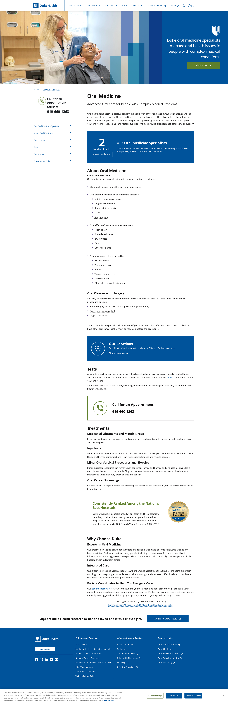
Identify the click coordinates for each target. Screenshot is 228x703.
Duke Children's (165, 649)
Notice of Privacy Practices (87, 658)
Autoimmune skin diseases (108, 199)
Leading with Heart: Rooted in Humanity (93, 649)
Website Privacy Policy (85, 676)
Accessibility (81, 644)
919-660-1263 (58, 111)
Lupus (97, 212)
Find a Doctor (75, 5)
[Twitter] (52, 660)
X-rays (169, 377)
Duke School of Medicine (169, 653)
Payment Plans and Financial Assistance (93, 662)
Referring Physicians (126, 667)
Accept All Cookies (193, 695)
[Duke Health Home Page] (47, 639)
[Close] (224, 695)
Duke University (165, 662)
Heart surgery (97, 306)
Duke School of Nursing (168, 658)
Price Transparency (84, 667)
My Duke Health (155, 5)
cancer (108, 225)
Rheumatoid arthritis (105, 208)
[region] (114, 696)
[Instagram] (42, 660)
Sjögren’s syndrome (104, 203)
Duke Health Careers (126, 653)
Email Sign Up (123, 662)
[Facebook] (37, 660)
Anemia (98, 269)
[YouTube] (57, 660)
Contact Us (45, 649)
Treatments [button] (93, 5)
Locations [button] (110, 5)
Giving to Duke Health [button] (166, 618)
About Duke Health (125, 644)
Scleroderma (101, 216)
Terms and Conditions (85, 671)
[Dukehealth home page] (49, 5)
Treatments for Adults (51, 89)
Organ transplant (98, 315)
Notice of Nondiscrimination (88, 653)
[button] (191, 5)
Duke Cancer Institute (167, 644)
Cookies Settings (155, 695)
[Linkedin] (47, 660)
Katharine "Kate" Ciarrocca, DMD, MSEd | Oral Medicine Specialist (140, 604)
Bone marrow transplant (102, 311)
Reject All (174, 695)
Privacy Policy (108, 700)
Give (173, 5)
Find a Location (117, 353)
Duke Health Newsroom (127, 658)
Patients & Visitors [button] (131, 5)
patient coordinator (101, 588)
